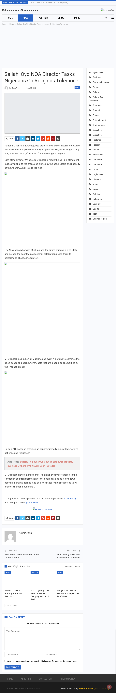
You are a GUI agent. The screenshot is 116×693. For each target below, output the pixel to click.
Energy (96, 115)
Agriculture (98, 72)
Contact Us (50, 3)
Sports (96, 209)
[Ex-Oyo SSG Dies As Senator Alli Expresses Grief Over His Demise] (68, 579)
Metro (95, 184)
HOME (32, 3)
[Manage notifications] (109, 687)
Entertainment (99, 120)
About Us (40, 3)
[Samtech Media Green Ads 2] (42, 408)
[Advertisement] (58, 47)
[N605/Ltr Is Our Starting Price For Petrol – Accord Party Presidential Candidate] (16, 579)
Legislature (98, 174)
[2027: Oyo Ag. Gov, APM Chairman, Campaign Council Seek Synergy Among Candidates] (42, 579)
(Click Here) (70, 498)
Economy (97, 105)
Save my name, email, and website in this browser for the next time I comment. (42, 661)
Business (97, 77)
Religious (97, 199)
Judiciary (97, 159)
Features (97, 140)
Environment (99, 125)
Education (97, 110)
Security (96, 204)
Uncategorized (100, 219)
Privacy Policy (62, 3)
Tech (95, 214)
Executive (97, 130)
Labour (96, 169)
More (77, 18)
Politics (43, 18)
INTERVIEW (98, 155)
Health (96, 150)
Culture (96, 92)
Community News (101, 82)
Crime (61, 18)
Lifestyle (97, 179)
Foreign (96, 145)
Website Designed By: (70, 689)
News (25, 18)
